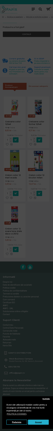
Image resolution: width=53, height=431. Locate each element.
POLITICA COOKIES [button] (17, 414)
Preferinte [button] (16, 422)
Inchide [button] (46, 399)
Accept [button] (38, 422)
